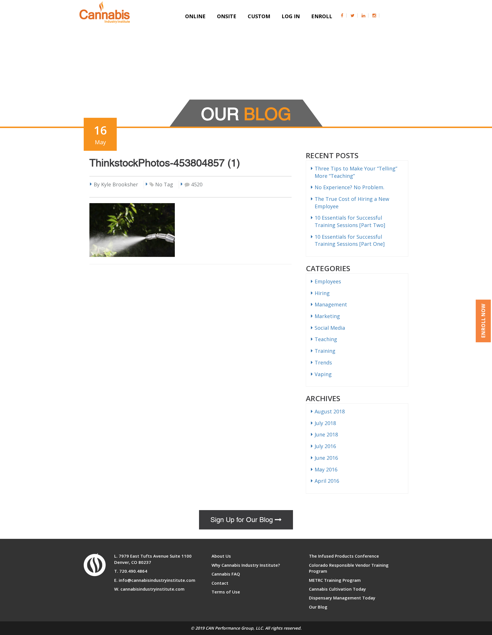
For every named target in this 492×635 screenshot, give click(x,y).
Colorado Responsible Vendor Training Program (349, 568)
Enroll (321, 16)
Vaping (323, 374)
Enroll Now (483, 321)
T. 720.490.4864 (130, 571)
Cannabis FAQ (226, 574)
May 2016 (326, 469)
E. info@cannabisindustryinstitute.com (154, 580)
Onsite (226, 16)
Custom (259, 16)
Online (195, 16)
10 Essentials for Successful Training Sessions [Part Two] (350, 221)
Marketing (327, 316)
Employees (328, 281)
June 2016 (326, 457)
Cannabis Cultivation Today (337, 589)
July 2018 (325, 423)
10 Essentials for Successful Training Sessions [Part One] (350, 240)
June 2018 (326, 434)
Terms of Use (226, 592)
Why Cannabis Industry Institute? (246, 565)
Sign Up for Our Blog (242, 520)
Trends (323, 362)
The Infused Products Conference (344, 556)
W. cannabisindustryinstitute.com (149, 589)
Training (325, 350)
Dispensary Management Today (342, 598)
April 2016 (327, 480)
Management (331, 304)
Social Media (330, 327)
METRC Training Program (335, 580)
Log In (291, 16)
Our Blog (318, 607)
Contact (220, 583)
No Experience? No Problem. (349, 187)
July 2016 (325, 446)
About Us (221, 556)
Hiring (322, 293)
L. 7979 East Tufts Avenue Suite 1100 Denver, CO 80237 (153, 559)
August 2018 (330, 411)
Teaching (326, 339)
